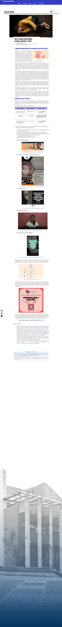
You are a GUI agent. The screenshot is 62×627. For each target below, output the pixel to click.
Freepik (51, 37)
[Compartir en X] (2, 316)
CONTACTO (34, 3)
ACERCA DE (19, 3)
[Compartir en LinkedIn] (2, 311)
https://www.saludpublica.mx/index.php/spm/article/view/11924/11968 (33, 334)
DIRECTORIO (25, 3)
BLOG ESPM (41, 3)
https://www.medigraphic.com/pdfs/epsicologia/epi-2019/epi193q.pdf (28, 343)
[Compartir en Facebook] (2, 313)
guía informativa (42, 59)
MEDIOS (30, 3)
